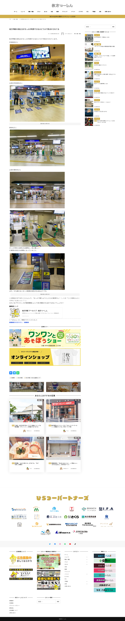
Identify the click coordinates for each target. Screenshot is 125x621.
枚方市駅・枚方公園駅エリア (33, 378)
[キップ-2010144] (37, 271)
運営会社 (11, 608)
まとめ (45, 11)
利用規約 (11, 603)
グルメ (38, 11)
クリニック (64, 11)
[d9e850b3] (37, 103)
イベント (73, 11)
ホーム (15, 11)
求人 (88, 11)
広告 (100, 11)
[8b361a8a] (37, 189)
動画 (57, 11)
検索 (113, 26)
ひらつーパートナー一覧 (15, 566)
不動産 (93, 11)
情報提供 (11, 600)
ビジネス (81, 11)
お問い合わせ (108, 11)
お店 (52, 11)
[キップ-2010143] (37, 62)
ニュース (23, 11)
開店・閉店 (31, 11)
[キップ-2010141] (37, 228)
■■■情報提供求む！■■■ (19, 322)
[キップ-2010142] (37, 147)
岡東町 (13, 378)
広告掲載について (13, 610)
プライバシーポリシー (14, 605)
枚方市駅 (20, 378)
